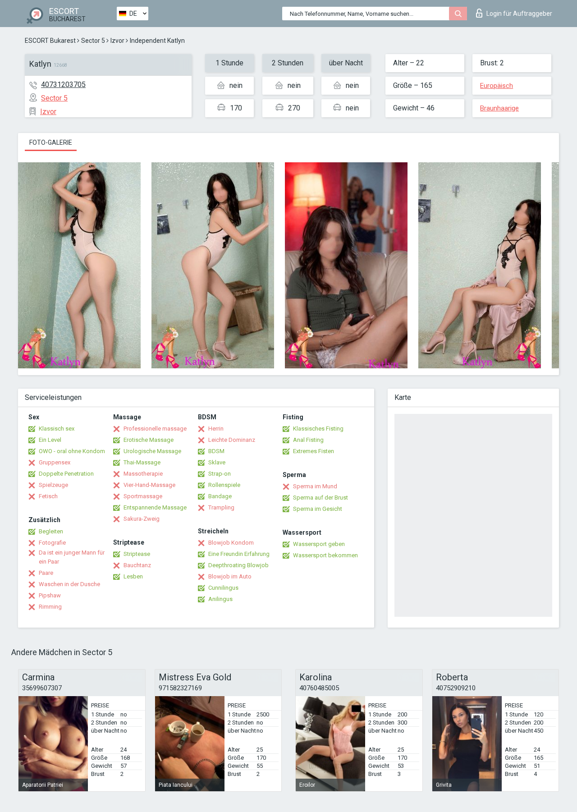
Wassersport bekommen (325, 555)
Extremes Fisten (313, 451)
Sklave (216, 462)
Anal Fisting (308, 439)
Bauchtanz (137, 565)
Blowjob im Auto (230, 576)
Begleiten (51, 531)
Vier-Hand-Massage (149, 485)
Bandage (220, 496)
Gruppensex (54, 462)
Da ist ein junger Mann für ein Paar (72, 557)
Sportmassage (143, 496)
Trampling (221, 507)
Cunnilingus (223, 587)
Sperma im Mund (315, 486)
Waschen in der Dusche (69, 584)
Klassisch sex (56, 428)
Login (519, 13)
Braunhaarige (499, 108)
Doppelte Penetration (66, 473)
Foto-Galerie (50, 142)
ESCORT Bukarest (50, 40)
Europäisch (496, 86)
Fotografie (52, 542)
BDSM (216, 451)
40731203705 (63, 84)
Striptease (137, 554)
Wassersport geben (319, 544)
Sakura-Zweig (142, 518)
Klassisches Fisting (318, 428)
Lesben (133, 576)
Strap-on (219, 473)
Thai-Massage (142, 462)
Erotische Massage (149, 439)
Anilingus (220, 599)
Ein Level (50, 439)
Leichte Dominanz (231, 439)
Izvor (117, 40)
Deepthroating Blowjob (238, 565)
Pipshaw (50, 595)
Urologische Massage (152, 451)
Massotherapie (143, 473)
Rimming (50, 606)
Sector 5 (93, 40)
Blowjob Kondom (231, 542)
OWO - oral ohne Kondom (72, 451)
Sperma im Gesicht (317, 508)
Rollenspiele (224, 485)
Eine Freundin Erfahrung (239, 554)
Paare (46, 572)
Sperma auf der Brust (320, 497)
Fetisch (48, 496)
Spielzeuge (53, 485)
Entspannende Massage (155, 507)
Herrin (216, 428)
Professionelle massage (155, 428)
